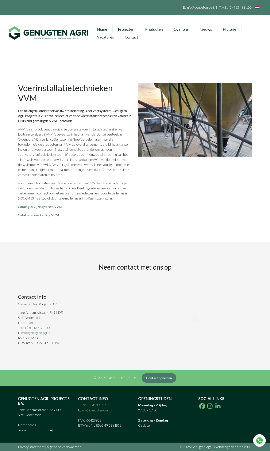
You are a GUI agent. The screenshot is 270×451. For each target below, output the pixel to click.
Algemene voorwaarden (64, 447)
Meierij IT (245, 447)
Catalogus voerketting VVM (38, 215)
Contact (131, 37)
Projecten (126, 29)
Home (102, 29)
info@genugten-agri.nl (201, 7)
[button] (146, 120)
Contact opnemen (159, 378)
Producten (154, 29)
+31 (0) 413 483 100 (237, 7)
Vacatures (105, 37)
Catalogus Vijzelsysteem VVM (40, 207)
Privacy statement (31, 447)
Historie (229, 29)
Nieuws (205, 29)
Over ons (181, 29)
